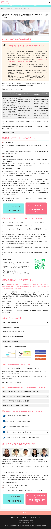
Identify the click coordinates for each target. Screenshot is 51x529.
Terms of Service (40, 525)
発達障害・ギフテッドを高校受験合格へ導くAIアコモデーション (18, 8)
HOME (3, 8)
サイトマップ (33, 517)
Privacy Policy (31, 525)
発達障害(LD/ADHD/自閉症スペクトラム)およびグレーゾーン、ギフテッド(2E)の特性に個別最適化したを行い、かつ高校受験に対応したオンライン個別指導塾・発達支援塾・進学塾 (25, 286)
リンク (38, 517)
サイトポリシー (25, 517)
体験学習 (18, 273)
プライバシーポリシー (15, 517)
